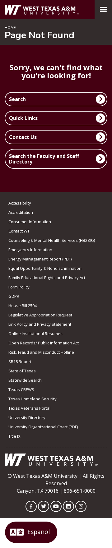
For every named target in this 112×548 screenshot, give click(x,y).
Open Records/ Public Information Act (43, 343)
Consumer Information (29, 221)
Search (17, 99)
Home (10, 27)
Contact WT (19, 231)
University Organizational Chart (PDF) (43, 427)
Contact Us (23, 137)
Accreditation (20, 212)
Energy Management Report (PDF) (40, 259)
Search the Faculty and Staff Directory (44, 159)
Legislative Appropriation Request (40, 315)
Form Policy (19, 287)
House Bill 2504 (22, 305)
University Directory (26, 417)
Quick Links (23, 118)
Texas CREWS (21, 389)
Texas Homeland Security (32, 399)
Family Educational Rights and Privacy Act (46, 277)
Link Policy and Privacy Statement (39, 324)
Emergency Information (30, 249)
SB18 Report (19, 361)
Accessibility (19, 203)
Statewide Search (25, 380)
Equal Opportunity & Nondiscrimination (45, 268)
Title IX (14, 436)
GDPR (13, 296)
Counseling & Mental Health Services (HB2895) (51, 240)
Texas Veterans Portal (29, 408)
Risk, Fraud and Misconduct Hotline (41, 352)
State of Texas (22, 371)
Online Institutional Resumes (35, 333)
